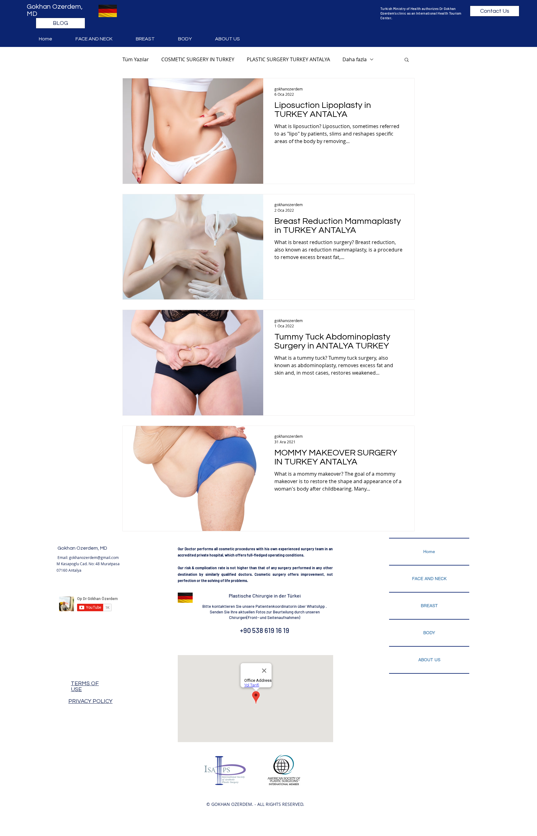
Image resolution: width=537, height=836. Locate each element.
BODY (429, 632)
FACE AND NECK (429, 578)
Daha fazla (354, 59)
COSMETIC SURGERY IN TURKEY (197, 59)
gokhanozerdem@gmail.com (94, 557)
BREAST (429, 605)
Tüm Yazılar (135, 59)
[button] (101, 39)
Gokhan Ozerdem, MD (82, 548)
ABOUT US (429, 659)
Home (429, 551)
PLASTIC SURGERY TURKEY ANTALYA (288, 59)
